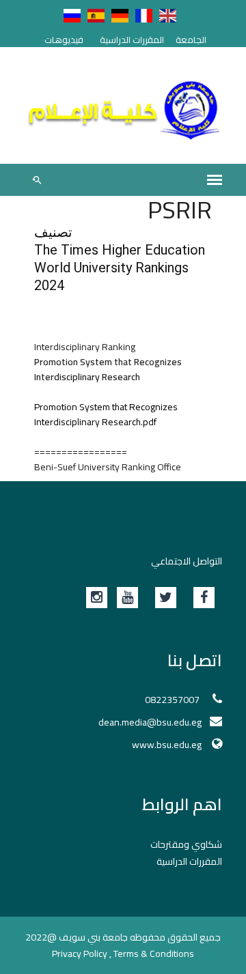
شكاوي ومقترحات (186, 844)
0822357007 (173, 699)
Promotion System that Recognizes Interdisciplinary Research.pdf (106, 414)
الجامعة (191, 39)
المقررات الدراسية (132, 39)
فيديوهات (63, 39)
